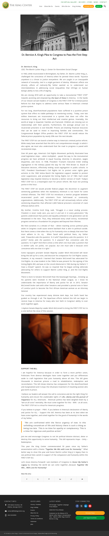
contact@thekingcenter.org (16, 511)
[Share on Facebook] (26, 479)
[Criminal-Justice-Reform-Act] (54, 33)
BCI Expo (82, 2)
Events (32, 510)
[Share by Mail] (82, 479)
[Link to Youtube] (90, 506)
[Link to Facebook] (77, 506)
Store (89, 2)
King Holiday (34, 507)
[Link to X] (81, 506)
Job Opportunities (90, 518)
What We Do (34, 513)
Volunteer (33, 521)
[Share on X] (37, 479)
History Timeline (35, 504)
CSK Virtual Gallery (69, 2)
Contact (103, 2)
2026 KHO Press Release (56, 510)
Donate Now (90, 513)
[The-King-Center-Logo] (17, 5)
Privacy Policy (34, 516)
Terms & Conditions (36, 518)
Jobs (31, 524)
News (96, 2)
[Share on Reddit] (71, 479)
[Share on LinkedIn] (60, 479)
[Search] (105, 6)
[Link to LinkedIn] (85, 506)
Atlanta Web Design (43, 533)
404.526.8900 (12, 515)
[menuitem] (69, 2)
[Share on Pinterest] (49, 479)
